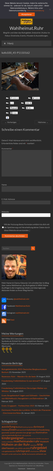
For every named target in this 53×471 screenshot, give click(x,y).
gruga (29, 432)
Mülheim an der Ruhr (16, 444)
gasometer (6, 433)
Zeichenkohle (31, 454)
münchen (33, 445)
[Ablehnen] (50, 9)
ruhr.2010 (18, 448)
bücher (30, 427)
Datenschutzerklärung (35, 11)
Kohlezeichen (31, 439)
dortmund (38, 426)
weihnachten (17, 454)
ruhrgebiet (38, 447)
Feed (12, 319)
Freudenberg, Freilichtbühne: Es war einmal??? (21, 381)
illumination (41, 432)
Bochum (19, 427)
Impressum (21, 469)
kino (25, 438)
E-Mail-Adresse (8, 199)
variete (10, 454)
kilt (30, 435)
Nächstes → (43, 122)
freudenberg (44, 430)
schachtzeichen (34, 451)
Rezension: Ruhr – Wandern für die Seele (19, 376)
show (42, 451)
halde (33, 433)
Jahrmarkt (25, 435)
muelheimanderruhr (27, 441)
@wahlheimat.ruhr (21, 299)
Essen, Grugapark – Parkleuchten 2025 (18, 405)
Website (5, 212)
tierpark (5, 454)
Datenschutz (31, 469)
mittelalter (10, 442)
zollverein (39, 454)
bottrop (25, 427)
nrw (40, 444)
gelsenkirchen (21, 433)
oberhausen (8, 448)
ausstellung (8, 426)
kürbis (38, 438)
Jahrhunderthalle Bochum (12, 435)
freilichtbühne (33, 430)
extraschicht (21, 430)
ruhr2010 (26, 448)
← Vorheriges (10, 122)
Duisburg (5, 430)
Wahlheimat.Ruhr (26, 28)
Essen (12, 429)
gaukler (12, 433)
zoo (45, 454)
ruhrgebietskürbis (8, 451)
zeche (24, 454)
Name (4, 184)
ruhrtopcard (23, 450)
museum (44, 441)
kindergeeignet (13, 438)
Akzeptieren (26, 14)
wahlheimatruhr (22, 313)
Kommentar (7, 148)
